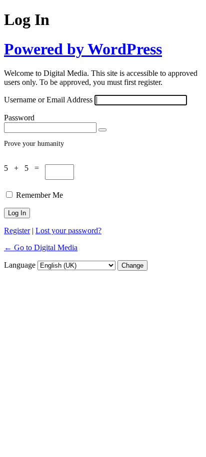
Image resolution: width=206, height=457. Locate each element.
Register (17, 230)
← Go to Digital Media (41, 247)
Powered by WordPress (83, 49)
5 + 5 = (24, 168)
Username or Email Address (48, 99)
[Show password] (102, 129)
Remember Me (39, 195)
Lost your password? (69, 230)
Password (19, 117)
